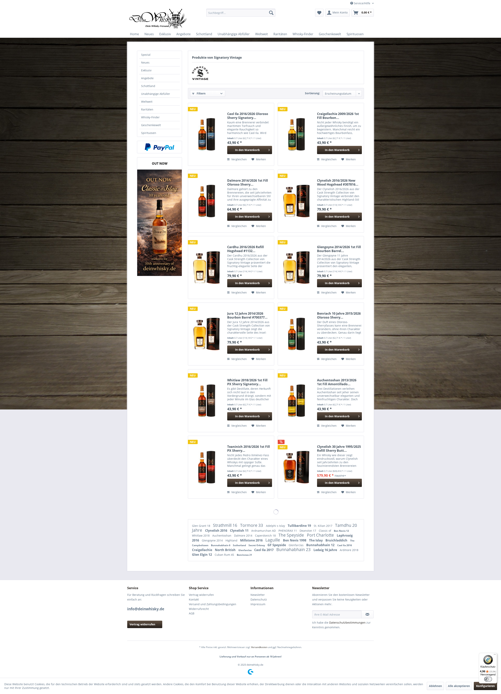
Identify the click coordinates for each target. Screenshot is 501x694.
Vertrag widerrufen (142, 624)
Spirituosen (148, 133)
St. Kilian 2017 (323, 526)
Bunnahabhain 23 (294, 549)
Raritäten (147, 109)
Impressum (257, 604)
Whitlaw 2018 (201, 535)
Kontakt (194, 599)
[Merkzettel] (319, 13)
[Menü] (494, 655)
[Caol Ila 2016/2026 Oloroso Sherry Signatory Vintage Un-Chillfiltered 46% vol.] (206, 134)
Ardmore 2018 (349, 550)
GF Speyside (277, 545)
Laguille (273, 540)
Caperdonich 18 (266, 535)
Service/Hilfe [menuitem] (362, 3)
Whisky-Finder (150, 117)
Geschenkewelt (151, 125)
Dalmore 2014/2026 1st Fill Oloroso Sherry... (247, 182)
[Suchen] (271, 13)
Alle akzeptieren (459, 686)
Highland (231, 540)
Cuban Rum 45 (225, 555)
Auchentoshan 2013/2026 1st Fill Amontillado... (336, 382)
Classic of (325, 530)
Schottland (148, 86)
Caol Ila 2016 (344, 545)
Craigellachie (202, 550)
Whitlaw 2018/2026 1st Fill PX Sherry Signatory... (247, 382)
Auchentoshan (222, 535)
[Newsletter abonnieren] (367, 614)
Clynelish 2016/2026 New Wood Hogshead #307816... (337, 182)
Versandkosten (259, 647)
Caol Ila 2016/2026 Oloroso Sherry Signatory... (247, 116)
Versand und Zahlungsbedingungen (212, 604)
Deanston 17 (308, 530)
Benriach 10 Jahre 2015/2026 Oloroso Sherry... (339, 315)
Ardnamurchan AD (264, 530)
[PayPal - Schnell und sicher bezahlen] (159, 147)
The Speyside (291, 535)
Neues (145, 62)
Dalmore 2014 (243, 535)
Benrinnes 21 (244, 555)
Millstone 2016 (251, 540)
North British (225, 550)
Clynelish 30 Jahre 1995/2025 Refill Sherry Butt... (339, 448)
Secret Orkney (257, 545)
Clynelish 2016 (216, 530)
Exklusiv (146, 70)
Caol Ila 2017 (264, 550)
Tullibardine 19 (300, 525)
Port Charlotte (321, 535)
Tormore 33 (252, 525)
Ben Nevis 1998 (295, 540)
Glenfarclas (296, 545)
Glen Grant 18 (201, 526)
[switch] (488, 679)
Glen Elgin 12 (202, 554)
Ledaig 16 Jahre (326, 550)
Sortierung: (312, 93)
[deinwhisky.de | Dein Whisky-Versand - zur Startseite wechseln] (158, 18)
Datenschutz (258, 599)
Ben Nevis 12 (341, 530)
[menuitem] (240, 13)
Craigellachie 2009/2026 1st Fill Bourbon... (338, 116)
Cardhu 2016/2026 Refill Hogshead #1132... (245, 249)
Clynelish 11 (239, 530)
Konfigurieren (485, 686)
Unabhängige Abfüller (155, 94)
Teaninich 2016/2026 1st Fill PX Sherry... (248, 448)
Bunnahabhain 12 (320, 545)
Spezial (145, 55)
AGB (191, 613)
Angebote (147, 78)
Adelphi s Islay (276, 526)
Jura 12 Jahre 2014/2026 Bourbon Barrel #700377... (247, 315)
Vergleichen (239, 159)
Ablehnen (435, 686)
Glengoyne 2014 (212, 540)
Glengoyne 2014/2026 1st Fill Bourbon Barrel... (339, 249)
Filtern (200, 93)
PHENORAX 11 (288, 530)
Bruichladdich (336, 540)
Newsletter (257, 595)
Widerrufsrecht (199, 609)
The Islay (316, 540)
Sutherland (240, 545)
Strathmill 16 (225, 525)
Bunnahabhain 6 (221, 545)
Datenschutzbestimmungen (347, 622)
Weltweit (146, 101)
